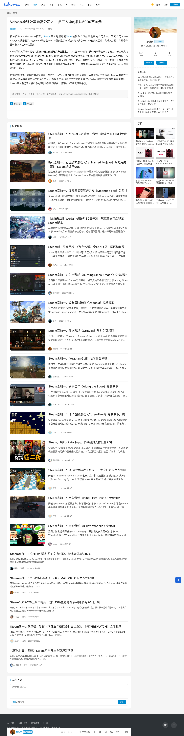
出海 (98, 4)
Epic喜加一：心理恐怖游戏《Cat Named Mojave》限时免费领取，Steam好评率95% (87, 164)
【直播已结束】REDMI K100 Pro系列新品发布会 (165, 162)
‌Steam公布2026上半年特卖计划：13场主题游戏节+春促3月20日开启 (55, 602)
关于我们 (11, 723)
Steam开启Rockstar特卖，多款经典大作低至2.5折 (81, 442)
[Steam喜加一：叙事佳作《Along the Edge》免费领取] (27, 395)
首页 (9, 13)
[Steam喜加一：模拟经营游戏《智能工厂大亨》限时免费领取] (27, 479)
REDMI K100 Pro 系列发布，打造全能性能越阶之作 (145, 162)
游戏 (90, 4)
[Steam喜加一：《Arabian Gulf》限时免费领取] (27, 367)
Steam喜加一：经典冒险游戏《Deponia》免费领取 (81, 303)
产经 (27, 4)
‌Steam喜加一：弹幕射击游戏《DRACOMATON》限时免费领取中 (52, 578)
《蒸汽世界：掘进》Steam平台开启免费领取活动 (41, 650)
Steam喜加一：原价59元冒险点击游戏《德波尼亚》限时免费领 (87, 136)
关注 (150, 62)
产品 (43, 4)
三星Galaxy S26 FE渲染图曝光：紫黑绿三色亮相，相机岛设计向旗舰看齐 (165, 182)
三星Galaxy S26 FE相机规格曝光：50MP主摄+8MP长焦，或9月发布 (165, 201)
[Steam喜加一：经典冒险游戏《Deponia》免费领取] (27, 312)
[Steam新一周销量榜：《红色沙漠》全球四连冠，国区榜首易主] (27, 256)
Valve (69, 36)
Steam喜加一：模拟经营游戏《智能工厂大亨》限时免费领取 (87, 470)
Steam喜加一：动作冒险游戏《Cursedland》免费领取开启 (86, 414)
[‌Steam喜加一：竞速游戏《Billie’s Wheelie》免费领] (27, 535)
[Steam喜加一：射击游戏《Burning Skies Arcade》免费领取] (27, 284)
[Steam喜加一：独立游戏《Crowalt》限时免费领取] (27, 340)
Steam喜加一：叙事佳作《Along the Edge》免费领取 (83, 386)
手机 (59, 4)
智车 (51, 4)
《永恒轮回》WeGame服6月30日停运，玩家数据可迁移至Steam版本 (86, 220)
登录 (158, 4)
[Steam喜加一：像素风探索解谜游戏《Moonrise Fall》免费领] (27, 200)
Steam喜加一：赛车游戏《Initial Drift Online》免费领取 (84, 498)
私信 (163, 62)
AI (66, 4)
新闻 (35, 4)
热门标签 (23, 723)
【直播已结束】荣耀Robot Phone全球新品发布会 (165, 142)
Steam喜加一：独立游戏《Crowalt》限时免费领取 (81, 330)
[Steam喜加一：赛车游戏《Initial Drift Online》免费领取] (27, 507)
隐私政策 (35, 723)
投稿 (176, 4)
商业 (81, 4)
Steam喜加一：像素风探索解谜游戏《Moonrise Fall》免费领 (87, 191)
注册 (165, 4)
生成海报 (85, 732)
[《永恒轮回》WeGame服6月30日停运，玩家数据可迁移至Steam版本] (27, 227)
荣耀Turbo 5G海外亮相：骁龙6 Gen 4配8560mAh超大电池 (144, 142)
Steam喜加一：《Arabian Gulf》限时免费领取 (77, 358)
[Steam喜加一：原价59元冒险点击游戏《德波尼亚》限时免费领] (27, 143)
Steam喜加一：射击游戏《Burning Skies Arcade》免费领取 (87, 275)
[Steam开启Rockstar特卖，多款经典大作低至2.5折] (27, 451)
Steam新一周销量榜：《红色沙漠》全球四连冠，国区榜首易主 (88, 247)
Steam (47, 36)
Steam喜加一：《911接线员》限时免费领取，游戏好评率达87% (50, 554)
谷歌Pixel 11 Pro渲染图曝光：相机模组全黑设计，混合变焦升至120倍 (145, 201)
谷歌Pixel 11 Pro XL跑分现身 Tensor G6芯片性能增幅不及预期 (145, 182)
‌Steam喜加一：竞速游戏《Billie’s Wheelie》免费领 (81, 526)
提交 (121, 702)
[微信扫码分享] (111, 732)
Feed (45, 723)
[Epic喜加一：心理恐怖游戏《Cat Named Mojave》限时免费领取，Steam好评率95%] (27, 171)
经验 (73, 4)
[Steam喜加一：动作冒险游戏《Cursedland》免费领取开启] (27, 423)
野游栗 (13, 28)
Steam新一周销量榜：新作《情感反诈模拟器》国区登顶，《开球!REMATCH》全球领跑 (65, 626)
